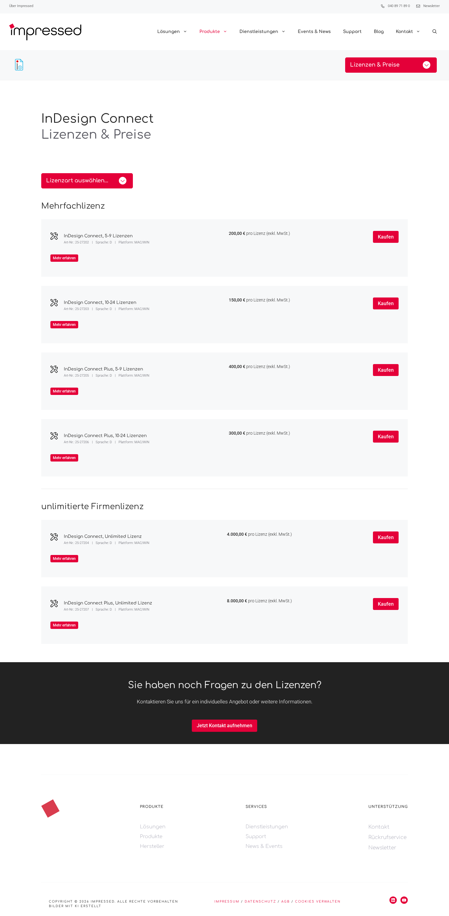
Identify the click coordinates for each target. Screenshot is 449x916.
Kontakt (404, 31)
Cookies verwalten (318, 901)
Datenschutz (260, 901)
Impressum (226, 901)
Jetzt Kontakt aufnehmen (224, 725)
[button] (434, 32)
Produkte (209, 31)
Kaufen (386, 237)
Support (352, 31)
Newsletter (431, 6)
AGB (285, 901)
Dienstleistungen (258, 31)
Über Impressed (21, 6)
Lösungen (168, 31)
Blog (379, 31)
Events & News (314, 31)
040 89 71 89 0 (399, 6)
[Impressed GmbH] (45, 31)
